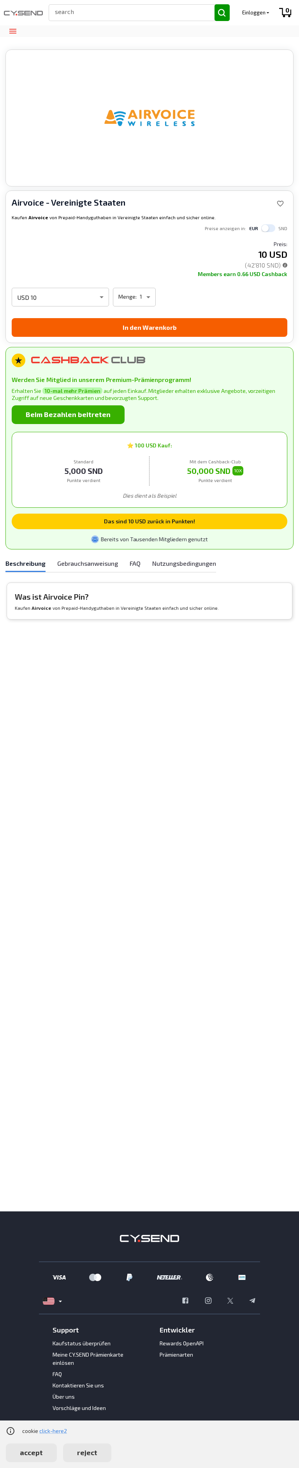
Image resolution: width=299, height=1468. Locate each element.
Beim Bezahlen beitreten (68, 414)
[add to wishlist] (280, 204)
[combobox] (128, 11)
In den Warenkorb (150, 327)
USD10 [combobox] (27, 297)
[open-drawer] (13, 31)
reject (87, 1452)
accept (31, 1452)
